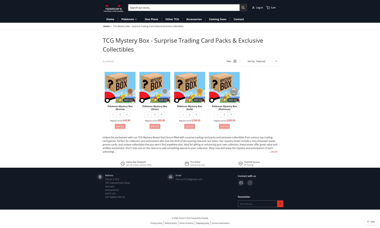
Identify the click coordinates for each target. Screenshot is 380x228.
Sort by (251, 61)
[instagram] (250, 183)
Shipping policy (202, 223)
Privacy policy (157, 223)
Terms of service (186, 223)
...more (273, 151)
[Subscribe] (280, 203)
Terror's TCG (184, 218)
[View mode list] (240, 61)
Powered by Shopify (199, 218)
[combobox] (187, 7)
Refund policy (171, 223)
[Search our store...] (243, 7)
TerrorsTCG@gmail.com (189, 179)
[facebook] (241, 183)
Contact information (221, 223)
